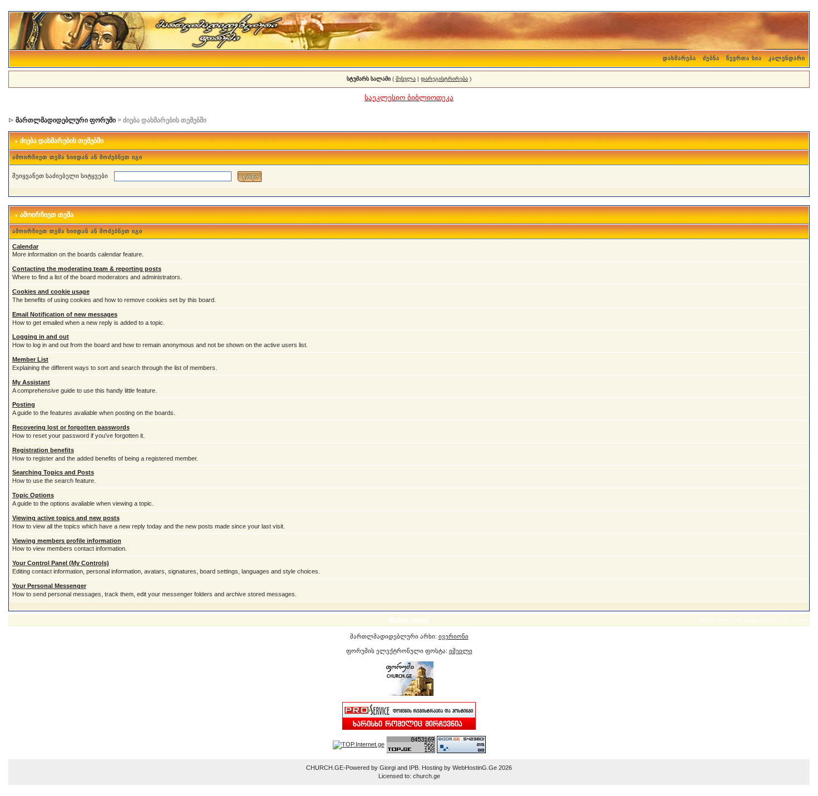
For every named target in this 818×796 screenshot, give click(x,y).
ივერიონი (453, 636)
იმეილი (460, 650)
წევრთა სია (744, 58)
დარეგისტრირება (444, 79)
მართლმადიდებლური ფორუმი (66, 120)
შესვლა (406, 79)
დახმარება (679, 58)
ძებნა (711, 58)
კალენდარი (786, 58)
